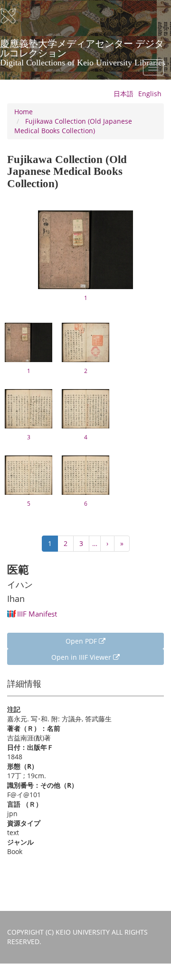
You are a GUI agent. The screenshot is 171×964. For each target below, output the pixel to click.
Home (23, 111)
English (150, 93)
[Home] (14, 16)
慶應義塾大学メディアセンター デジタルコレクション (82, 46)
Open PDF (82, 641)
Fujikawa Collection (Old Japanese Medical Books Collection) (73, 126)
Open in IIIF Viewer (82, 657)
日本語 (123, 93)
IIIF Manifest (37, 613)
